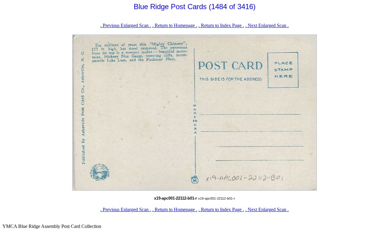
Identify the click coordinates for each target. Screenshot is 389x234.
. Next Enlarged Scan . (267, 25)
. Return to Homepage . (174, 25)
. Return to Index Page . (221, 25)
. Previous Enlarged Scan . (125, 25)
